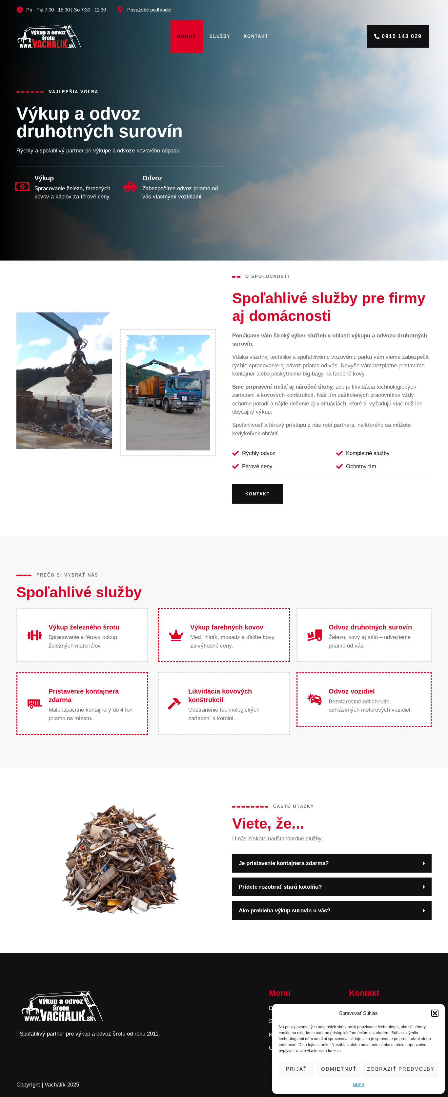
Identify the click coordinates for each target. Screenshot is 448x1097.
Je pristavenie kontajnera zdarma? (284, 863)
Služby (220, 36)
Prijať (296, 1069)
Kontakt (256, 36)
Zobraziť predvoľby (401, 1069)
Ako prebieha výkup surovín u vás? (284, 910)
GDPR (358, 1084)
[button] (435, 1013)
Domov (186, 36)
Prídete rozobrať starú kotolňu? (280, 887)
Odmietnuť (338, 1069)
